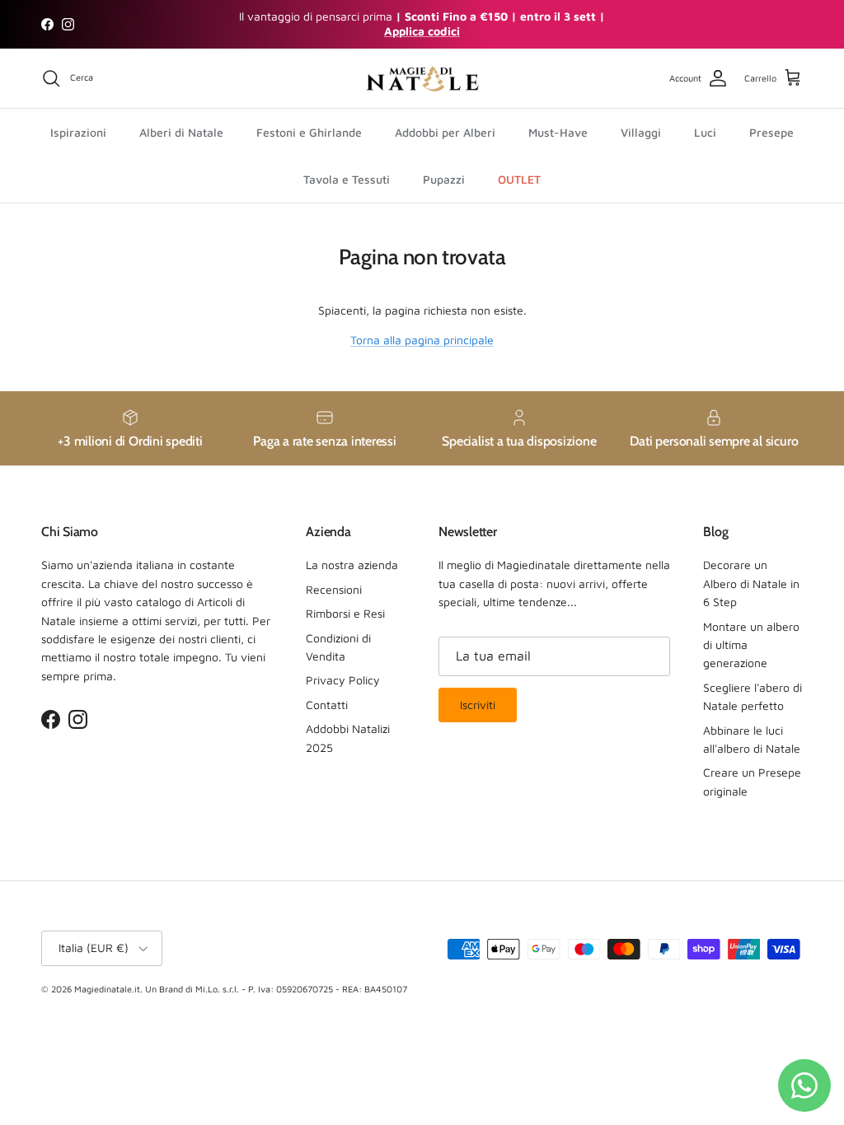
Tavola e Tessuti (346, 179)
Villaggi (641, 132)
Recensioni (334, 589)
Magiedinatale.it (107, 988)
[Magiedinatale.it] (422, 78)
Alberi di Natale (181, 132)
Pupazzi (444, 179)
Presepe (771, 132)
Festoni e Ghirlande (309, 132)
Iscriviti (477, 705)
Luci (705, 132)
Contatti (327, 705)
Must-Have (558, 132)
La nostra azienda (352, 565)
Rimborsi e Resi (345, 613)
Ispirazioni (78, 132)
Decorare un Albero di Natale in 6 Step (751, 583)
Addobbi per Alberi (445, 132)
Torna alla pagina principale (422, 340)
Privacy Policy (343, 680)
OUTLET (519, 179)
